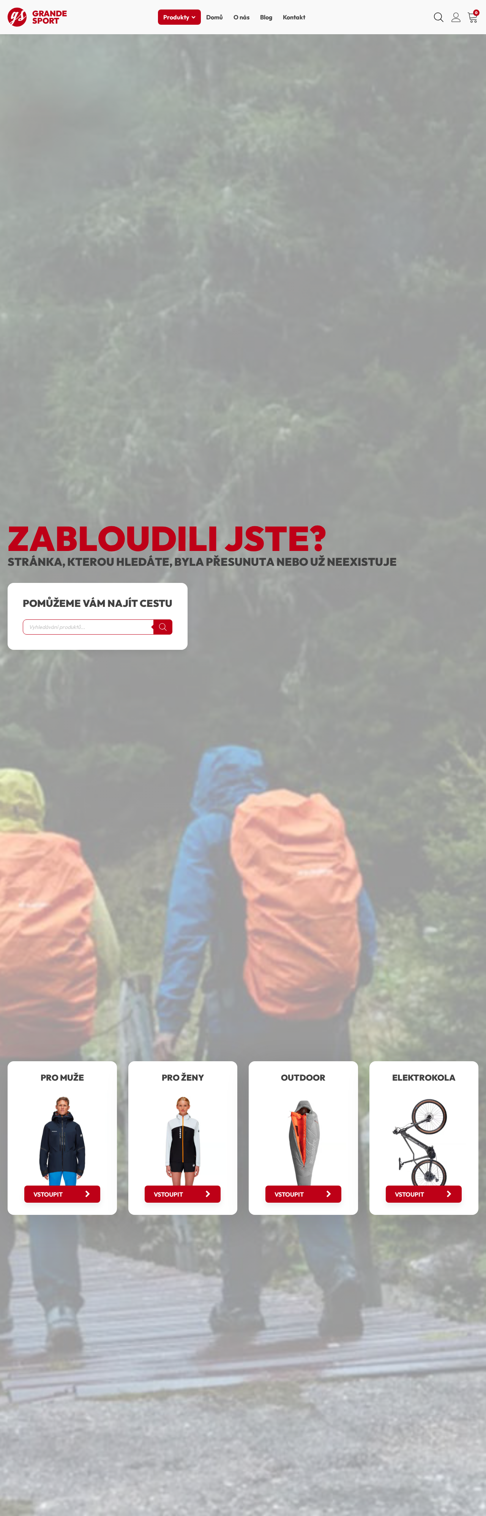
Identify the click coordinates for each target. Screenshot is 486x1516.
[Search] (162, 627)
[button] (62, 1194)
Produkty (176, 17)
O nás (241, 17)
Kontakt (294, 17)
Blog (266, 17)
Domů (214, 17)
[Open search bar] (438, 17)
